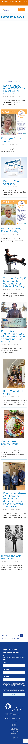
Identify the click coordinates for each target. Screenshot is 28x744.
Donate (21, 9)
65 (8, 638)
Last (18, 638)
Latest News (14, 733)
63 (2, 638)
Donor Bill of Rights (14, 729)
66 (11, 638)
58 (12, 635)
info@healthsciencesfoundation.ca (13, 718)
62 (24, 635)
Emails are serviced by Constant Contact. (10, 690)
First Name (6, 669)
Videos (14, 736)
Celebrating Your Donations (14, 739)
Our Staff (14, 726)
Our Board (14, 725)
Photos (14, 734)
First (3, 635)
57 (9, 635)
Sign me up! (14, 694)
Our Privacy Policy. (21, 690)
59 (15, 635)
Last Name (6, 676)
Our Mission (14, 724)
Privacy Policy (14, 728)
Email (4, 662)
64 (5, 638)
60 (18, 635)
